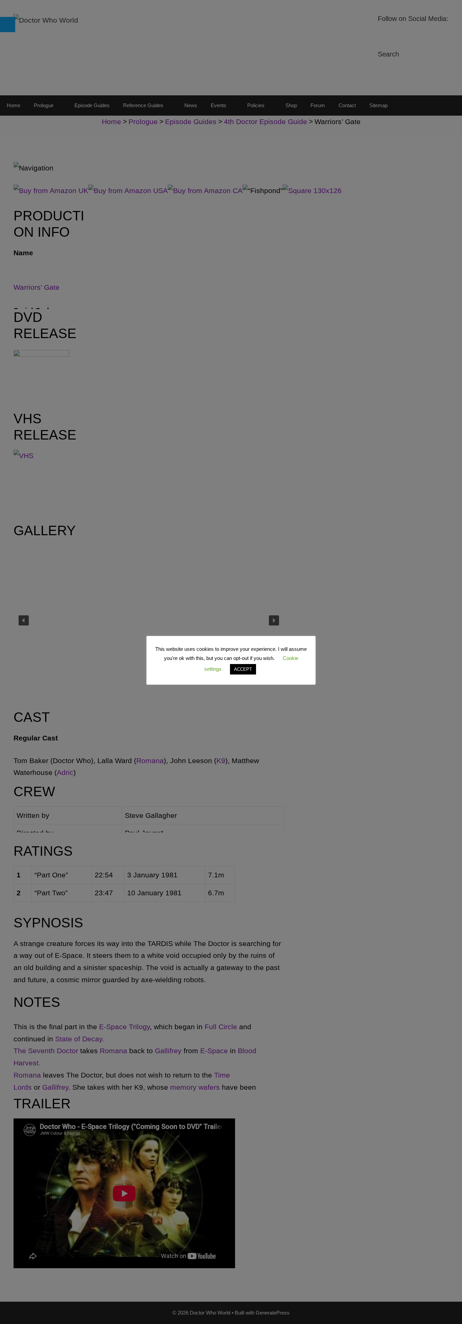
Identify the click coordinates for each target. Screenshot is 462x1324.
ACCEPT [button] (243, 669)
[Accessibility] (7, 24)
